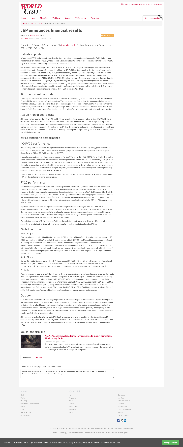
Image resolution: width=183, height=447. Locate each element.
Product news (25, 415)
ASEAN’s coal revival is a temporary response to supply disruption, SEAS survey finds (78, 337)
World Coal (25, 38)
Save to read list (108, 35)
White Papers (73, 406)
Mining (23, 398)
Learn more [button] (115, 442)
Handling (24, 401)
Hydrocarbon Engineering (113, 428)
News (71, 401)
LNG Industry (128, 428)
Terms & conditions (124, 409)
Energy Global (62, 428)
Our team (121, 404)
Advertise (95, 18)
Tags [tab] (40, 357)
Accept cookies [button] (170, 443)
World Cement (90, 433)
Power (23, 406)
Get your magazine (152, 18)
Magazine (44, 18)
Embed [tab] (28, 357)
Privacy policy (122, 406)
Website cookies (123, 415)
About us (121, 398)
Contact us (158, 4)
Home (23, 18)
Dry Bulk (53, 428)
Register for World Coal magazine (133, 4)
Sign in (149, 4)
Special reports (26, 412)
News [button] (33, 18)
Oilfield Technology (60, 433)
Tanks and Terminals (75, 433)
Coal (22, 395)
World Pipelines (123, 433)
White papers (80, 18)
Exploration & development (30, 404)
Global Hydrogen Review (77, 428)
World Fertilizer (111, 433)
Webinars (56, 18)
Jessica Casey (34, 36)
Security (120, 412)
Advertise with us (124, 401)
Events (67, 18)
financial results (69, 45)
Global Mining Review (95, 428)
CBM (22, 409)
